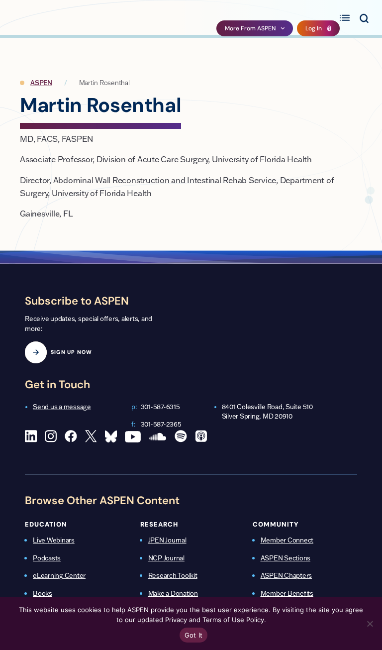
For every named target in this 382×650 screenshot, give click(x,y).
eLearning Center (59, 575)
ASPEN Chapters (286, 575)
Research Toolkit (172, 575)
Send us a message (62, 407)
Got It (194, 635)
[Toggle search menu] (364, 17)
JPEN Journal (167, 540)
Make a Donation (173, 593)
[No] (370, 624)
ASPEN (41, 83)
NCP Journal (166, 558)
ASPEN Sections (286, 558)
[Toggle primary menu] (345, 17)
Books (42, 593)
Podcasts (47, 558)
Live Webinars (54, 540)
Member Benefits (287, 593)
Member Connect (287, 540)
